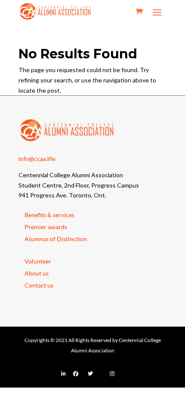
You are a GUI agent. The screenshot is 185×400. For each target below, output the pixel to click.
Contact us (39, 285)
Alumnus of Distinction (56, 238)
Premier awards (46, 226)
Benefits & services (49, 214)
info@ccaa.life (37, 158)
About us (37, 273)
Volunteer (38, 261)
